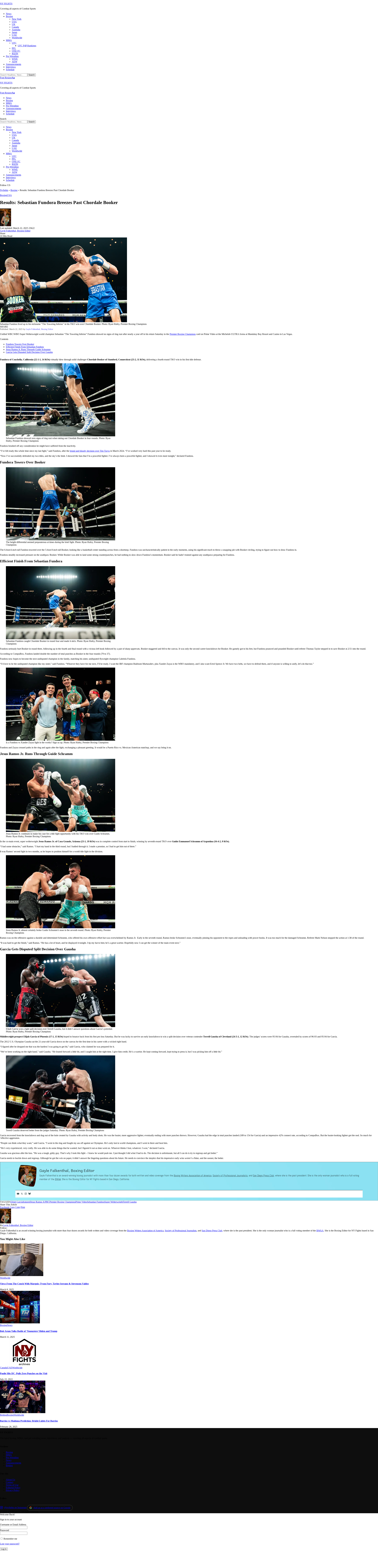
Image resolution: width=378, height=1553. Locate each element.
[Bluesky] (29, 1194)
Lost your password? (9, 1544)
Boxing (13, 190)
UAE (9, 1367)
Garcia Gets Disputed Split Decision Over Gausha (29, 352)
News (9, 1325)
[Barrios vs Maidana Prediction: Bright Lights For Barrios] (22, 1412)
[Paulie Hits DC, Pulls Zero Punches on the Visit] (24, 1365)
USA (9, 195)
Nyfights (4, 190)
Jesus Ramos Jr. (37, 1202)
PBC (47, 1202)
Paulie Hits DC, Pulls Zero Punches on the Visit (23, 1373)
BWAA (58, 1179)
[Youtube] (18, 1194)
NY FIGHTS (6, 3)
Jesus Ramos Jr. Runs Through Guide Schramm (28, 349)
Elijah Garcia (16, 1202)
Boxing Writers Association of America (192, 1175)
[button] (7, 77)
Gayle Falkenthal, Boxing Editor (15, 230)
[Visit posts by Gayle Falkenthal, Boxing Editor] (5, 225)
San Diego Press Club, (263, 1175)
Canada (3, 1367)
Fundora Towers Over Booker (20, 344)
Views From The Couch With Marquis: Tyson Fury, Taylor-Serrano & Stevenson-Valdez (44, 1283)
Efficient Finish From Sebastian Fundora (25, 347)
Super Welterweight (113, 1202)
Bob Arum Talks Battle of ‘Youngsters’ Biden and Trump (28, 1331)
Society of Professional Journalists (230, 1175)
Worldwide (5, 1278)
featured (26, 1202)
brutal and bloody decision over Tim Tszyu (90, 451)
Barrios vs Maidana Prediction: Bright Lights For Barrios (29, 1421)
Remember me (10, 1538)
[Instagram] (26, 1194)
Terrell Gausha (130, 1202)
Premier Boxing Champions (183, 334)
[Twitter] (22, 1194)
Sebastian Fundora (95, 1202)
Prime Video (81, 1202)
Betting (3, 1415)
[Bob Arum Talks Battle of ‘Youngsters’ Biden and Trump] (20, 1322)
